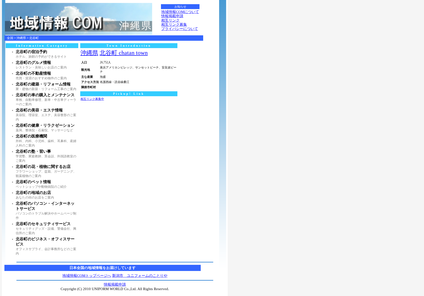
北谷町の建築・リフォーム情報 (43, 84)
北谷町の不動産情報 (33, 73)
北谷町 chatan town (124, 53)
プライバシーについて (179, 29)
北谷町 (34, 38)
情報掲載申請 (172, 16)
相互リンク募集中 (92, 99)
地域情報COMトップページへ (86, 276)
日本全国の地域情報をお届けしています (102, 268)
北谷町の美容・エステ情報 (39, 110)
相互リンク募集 (174, 25)
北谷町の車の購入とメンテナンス (45, 95)
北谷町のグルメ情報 (33, 62)
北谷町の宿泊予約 (31, 52)
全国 (10, 38)
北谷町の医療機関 (31, 136)
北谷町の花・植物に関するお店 (43, 166)
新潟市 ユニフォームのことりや (139, 276)
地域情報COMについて (180, 12)
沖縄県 (21, 38)
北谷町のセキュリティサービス (43, 224)
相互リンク (170, 20)
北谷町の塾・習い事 (33, 151)
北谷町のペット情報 (33, 182)
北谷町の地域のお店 (33, 192)
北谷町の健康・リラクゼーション (45, 125)
